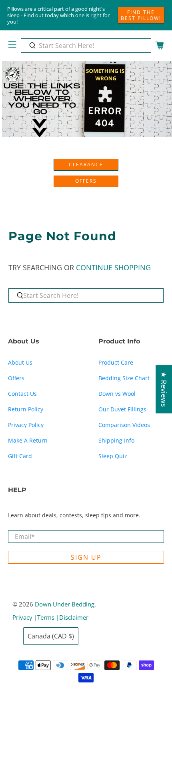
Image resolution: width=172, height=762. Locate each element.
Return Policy (25, 409)
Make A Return (28, 440)
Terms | (48, 617)
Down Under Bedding (64, 604)
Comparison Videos (124, 425)
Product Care (115, 362)
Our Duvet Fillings (122, 409)
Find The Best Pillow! (141, 15)
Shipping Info (116, 440)
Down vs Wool (117, 393)
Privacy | (24, 617)
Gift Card (20, 456)
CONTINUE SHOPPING (113, 267)
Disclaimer (73, 617)
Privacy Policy (26, 425)
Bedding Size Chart (124, 378)
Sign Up (86, 557)
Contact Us (22, 393)
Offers (16, 378)
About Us (20, 362)
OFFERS (86, 181)
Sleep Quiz (112, 456)
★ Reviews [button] (164, 389)
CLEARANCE (86, 164)
